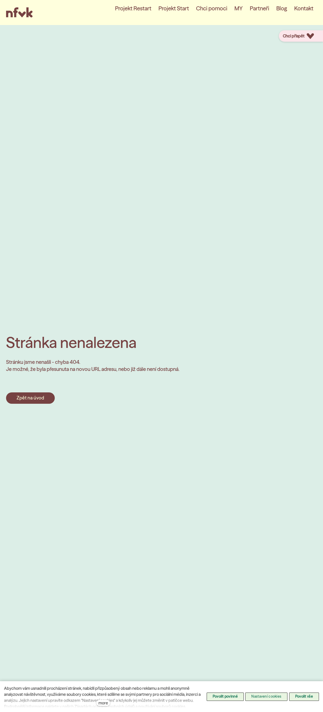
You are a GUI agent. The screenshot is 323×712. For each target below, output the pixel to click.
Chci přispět (294, 35)
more (103, 702)
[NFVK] (19, 12)
